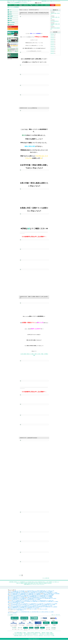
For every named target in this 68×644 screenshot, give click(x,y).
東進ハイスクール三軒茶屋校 (39, 595)
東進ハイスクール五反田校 (31, 595)
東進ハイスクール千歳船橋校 (48, 596)
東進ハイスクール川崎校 (30, 600)
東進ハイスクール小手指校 (53, 603)
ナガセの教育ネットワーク (12, 614)
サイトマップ (58, 1)
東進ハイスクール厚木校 (23, 600)
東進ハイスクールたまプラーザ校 (23, 601)
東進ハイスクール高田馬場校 (12, 591)
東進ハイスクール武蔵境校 (36, 599)
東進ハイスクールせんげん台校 (19, 604)
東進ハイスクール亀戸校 (29, 592)
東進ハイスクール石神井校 (27, 594)
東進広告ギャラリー (10, 57)
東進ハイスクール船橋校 (11, 607)
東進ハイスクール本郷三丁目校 (39, 591)
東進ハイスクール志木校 (11, 604)
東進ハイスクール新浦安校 (20, 606)
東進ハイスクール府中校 (52, 598)
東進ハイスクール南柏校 (26, 607)
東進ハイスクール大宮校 (22, 603)
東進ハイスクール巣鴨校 (35, 594)
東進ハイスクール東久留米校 (44, 598)
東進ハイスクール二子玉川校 (20, 597)
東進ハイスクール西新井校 (12, 593)
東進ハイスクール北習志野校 (12, 606)
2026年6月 (52, 37)
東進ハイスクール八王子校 (36, 598)
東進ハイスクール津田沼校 (44, 606)
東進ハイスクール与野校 (51, 604)
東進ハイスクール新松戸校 (29, 606)
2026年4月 (52, 41)
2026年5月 (52, 39)
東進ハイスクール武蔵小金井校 (27, 599)
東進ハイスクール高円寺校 (19, 594)
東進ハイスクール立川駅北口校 (12, 598)
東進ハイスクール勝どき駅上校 (27, 590)
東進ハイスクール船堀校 (27, 593)
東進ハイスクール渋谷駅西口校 (48, 595)
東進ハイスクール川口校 (37, 603)
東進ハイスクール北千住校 (37, 592)
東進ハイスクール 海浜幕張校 (13, 7)
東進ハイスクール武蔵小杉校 (12, 602)
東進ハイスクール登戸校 (39, 601)
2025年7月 (52, 53)
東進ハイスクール (53, 1)
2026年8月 (52, 34)
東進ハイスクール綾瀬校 (14, 592)
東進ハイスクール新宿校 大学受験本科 (37, 590)
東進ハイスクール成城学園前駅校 (29, 596)
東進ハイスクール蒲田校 (22, 595)
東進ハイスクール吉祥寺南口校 (32, 597)
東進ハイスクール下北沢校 (12, 596)
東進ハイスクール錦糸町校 (46, 592)
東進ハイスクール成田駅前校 (53, 606)
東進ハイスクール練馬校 (50, 594)
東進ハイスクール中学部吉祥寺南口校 (21, 611)
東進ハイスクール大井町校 (15, 595)
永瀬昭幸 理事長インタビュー (45, 1)
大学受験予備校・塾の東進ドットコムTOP (20, 635)
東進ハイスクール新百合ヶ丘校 (48, 600)
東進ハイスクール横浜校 (20, 602)
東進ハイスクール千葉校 (36, 606)
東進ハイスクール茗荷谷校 (48, 591)
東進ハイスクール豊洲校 (53, 592)
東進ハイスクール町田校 (11, 599)
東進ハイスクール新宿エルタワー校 (49, 590)
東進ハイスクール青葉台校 (15, 600)
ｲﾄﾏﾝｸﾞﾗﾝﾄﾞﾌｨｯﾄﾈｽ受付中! (14, 626)
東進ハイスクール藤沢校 (54, 601)
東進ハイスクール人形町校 (20, 591)
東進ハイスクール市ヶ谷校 (18, 590)
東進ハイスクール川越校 (45, 603)
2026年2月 (52, 44)
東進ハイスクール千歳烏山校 (39, 596)
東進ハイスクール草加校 (28, 604)
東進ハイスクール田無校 (20, 598)
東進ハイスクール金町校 (22, 592)
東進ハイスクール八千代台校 (34, 607)
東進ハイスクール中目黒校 (12, 597)
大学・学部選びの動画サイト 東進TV (20, 632)
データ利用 (52, 635)
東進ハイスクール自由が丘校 (20, 596)
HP (29, 228)
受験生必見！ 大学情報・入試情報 (47, 632)
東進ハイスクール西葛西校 (20, 593)
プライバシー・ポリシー (36, 584)
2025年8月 (52, 51)
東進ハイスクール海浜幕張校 (12, 612)
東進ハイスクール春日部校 (30, 603)
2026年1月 (52, 46)
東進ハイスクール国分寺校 (48, 597)
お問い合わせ (41, 635)
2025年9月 (52, 49)
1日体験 (25, 584)
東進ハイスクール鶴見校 (31, 601)
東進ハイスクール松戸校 (18, 607)
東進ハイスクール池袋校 (46, 593)
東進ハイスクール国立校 (40, 597)
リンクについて (36, 635)
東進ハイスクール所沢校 (35, 604)
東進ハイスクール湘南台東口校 (39, 600)
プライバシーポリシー (47, 635)
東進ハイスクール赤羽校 (31, 591)
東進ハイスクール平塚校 (46, 601)
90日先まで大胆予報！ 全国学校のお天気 (33, 632)
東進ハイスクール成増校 (42, 594)
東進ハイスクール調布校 (28, 598)
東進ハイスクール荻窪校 (11, 594)
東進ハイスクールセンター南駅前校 (13, 601)
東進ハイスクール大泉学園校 (55, 593)
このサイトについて (30, 635)
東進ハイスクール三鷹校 (18, 599)
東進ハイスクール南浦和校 (43, 604)
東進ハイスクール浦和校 (14, 603)
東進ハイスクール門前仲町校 (36, 593)
